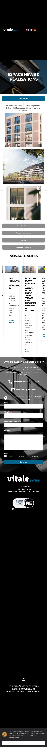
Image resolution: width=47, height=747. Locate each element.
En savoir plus (14, 738)
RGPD (6, 454)
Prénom (7, 403)
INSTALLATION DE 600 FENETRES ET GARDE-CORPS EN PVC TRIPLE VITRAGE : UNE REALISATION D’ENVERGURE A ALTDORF (31, 294)
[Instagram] (23, 679)
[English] (27, 30)
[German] (35, 30)
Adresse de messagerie (13, 421)
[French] (31, 30)
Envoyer (23, 462)
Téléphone (8, 412)
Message (7, 430)
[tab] (23, 98)
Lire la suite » (11, 321)
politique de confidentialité (30, 456)
